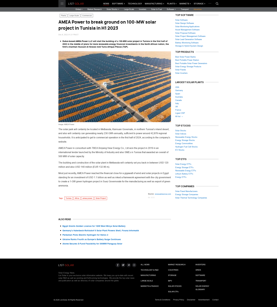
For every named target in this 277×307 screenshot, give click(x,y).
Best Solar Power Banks (185, 57)
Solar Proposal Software (185, 33)
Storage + (199, 3)
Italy (177, 103)
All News (145, 265)
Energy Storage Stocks (185, 140)
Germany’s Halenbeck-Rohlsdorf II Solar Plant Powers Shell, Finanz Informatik (100, 230)
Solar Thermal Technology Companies (191, 198)
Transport (185, 9)
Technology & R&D (150, 270)
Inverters (142, 9)
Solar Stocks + (113, 9)
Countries (173, 270)
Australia (179, 97)
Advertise (198, 9)
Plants (63, 16)
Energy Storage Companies (186, 194)
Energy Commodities (184, 143)
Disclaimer (191, 300)
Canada (178, 100)
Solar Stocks (180, 131)
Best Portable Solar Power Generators (191, 63)
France (178, 110)
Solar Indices (180, 134)
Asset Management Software (187, 30)
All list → (179, 116)
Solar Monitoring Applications (187, 26)
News (106, 3)
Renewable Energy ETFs (185, 171)
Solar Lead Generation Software (188, 39)
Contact (215, 300)
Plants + (172, 3)
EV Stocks (179, 150)
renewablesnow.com (163, 194)
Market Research (94, 9)
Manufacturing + (154, 3)
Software (200, 275)
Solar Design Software (184, 23)
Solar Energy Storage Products (188, 66)
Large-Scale (129, 9)
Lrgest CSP (180, 113)
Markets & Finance (150, 286)
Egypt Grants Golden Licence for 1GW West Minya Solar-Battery (94, 226)
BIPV (170, 281)
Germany (179, 90)
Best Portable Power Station (187, 60)
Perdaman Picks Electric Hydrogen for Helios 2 (85, 235)
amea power (87, 198)
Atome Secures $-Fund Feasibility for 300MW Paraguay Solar (92, 244)
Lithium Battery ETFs (184, 174)
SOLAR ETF (173, 292)
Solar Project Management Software (190, 36)
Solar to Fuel (156, 9)
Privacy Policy (178, 300)
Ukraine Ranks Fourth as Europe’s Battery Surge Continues (91, 239)
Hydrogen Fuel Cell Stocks (186, 147)
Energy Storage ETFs (184, 167)
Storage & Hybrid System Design (189, 46)
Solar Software (181, 20)
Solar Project (101, 198)
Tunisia (68, 198)
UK (176, 107)
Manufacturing (148, 275)
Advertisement (203, 300)
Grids (198, 270)
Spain (177, 94)
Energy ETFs (180, 177)
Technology (135, 3)
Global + (79, 9)
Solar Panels (180, 70)
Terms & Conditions (162, 300)
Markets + (185, 3)
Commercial (87, 16)
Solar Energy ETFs (183, 164)
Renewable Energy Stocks (186, 137)
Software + (118, 3)
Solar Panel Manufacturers (186, 191)
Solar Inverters (181, 73)
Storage (172, 275)
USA (177, 87)
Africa (77, 198)
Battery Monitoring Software (187, 43)
